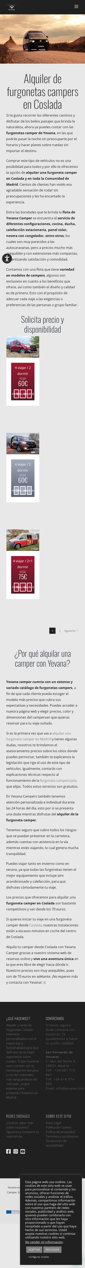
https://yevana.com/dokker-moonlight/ (16, 443)
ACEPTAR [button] (34, 1249)
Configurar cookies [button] (39, 1256)
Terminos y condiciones (62, 1136)
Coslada (35, 925)
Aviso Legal (53, 1123)
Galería (29, 347)
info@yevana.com (70, 1088)
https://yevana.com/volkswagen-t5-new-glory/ (16, 540)
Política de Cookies (58, 1127)
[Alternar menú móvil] (76, 6)
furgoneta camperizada (58, 780)
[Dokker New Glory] (22, 347)
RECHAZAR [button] (52, 1249)
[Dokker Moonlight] (22, 443)
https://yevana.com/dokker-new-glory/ (16, 347)
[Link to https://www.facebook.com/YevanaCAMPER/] (8, 1151)
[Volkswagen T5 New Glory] (22, 540)
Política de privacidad (60, 1132)
